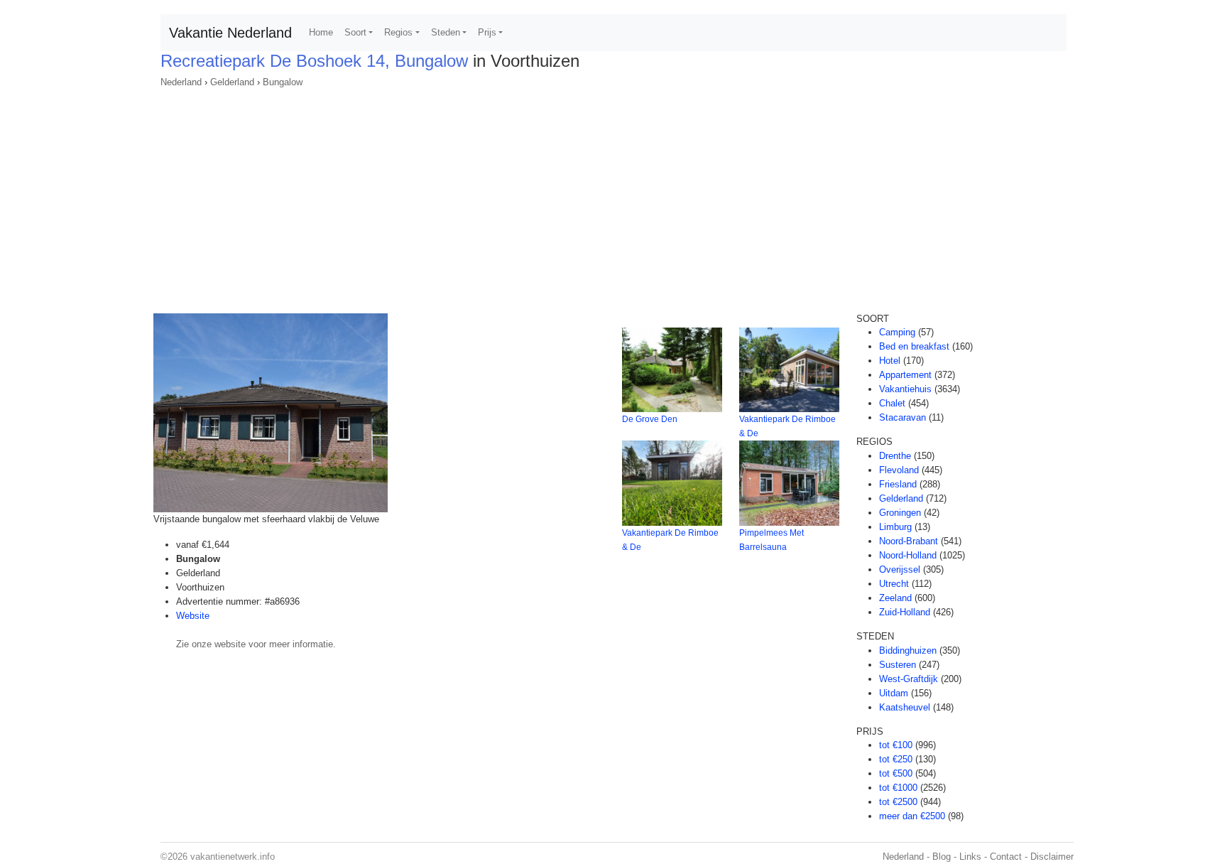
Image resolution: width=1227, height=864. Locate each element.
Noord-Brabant (908, 541)
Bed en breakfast (914, 346)
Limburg (895, 527)
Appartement (905, 374)
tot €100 (895, 745)
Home (321, 32)
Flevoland (899, 470)
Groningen (900, 512)
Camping (897, 332)
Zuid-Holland (904, 612)
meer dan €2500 (912, 816)
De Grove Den (649, 419)
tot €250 (895, 759)
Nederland (181, 82)
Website (192, 615)
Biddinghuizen (908, 650)
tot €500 (895, 773)
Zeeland (895, 598)
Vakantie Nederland (230, 32)
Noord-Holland (908, 555)
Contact (1006, 856)
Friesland (898, 484)
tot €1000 (898, 787)
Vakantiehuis (905, 389)
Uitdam (893, 693)
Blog (941, 856)
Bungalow (282, 82)
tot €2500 (898, 801)
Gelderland (232, 82)
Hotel (889, 360)
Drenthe (895, 455)
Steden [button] (445, 32)
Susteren (897, 664)
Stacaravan (902, 417)
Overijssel (899, 569)
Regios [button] (398, 32)
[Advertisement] (613, 196)
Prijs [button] (487, 32)
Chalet (892, 403)
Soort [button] (355, 32)
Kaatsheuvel (904, 707)
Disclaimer (1052, 856)
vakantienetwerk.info (232, 856)
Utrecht (894, 583)
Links (970, 856)
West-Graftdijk (908, 679)
